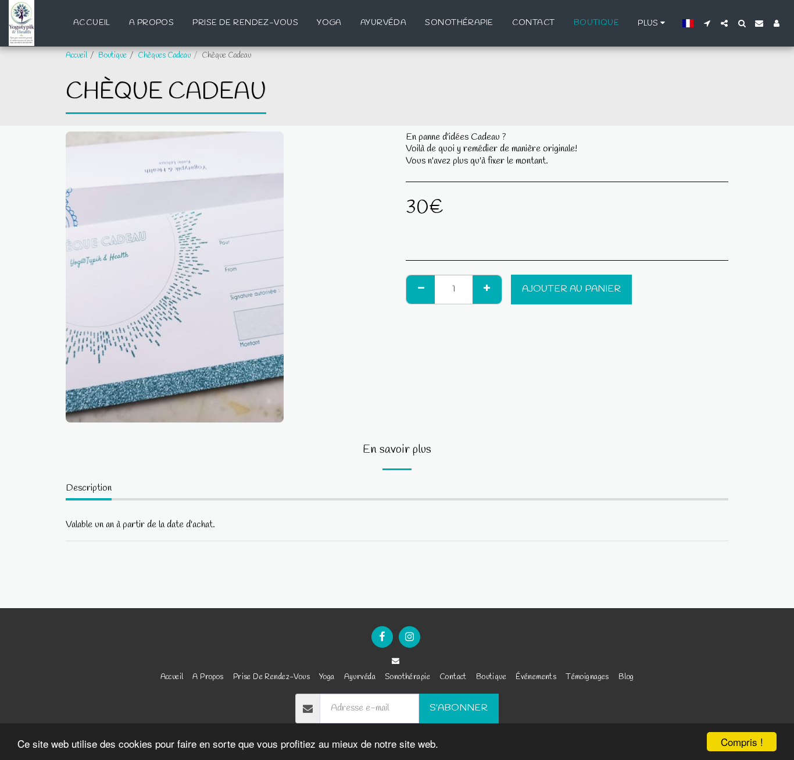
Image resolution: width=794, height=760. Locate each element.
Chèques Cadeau (164, 56)
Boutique (112, 56)
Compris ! (742, 741)
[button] (707, 23)
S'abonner (459, 708)
